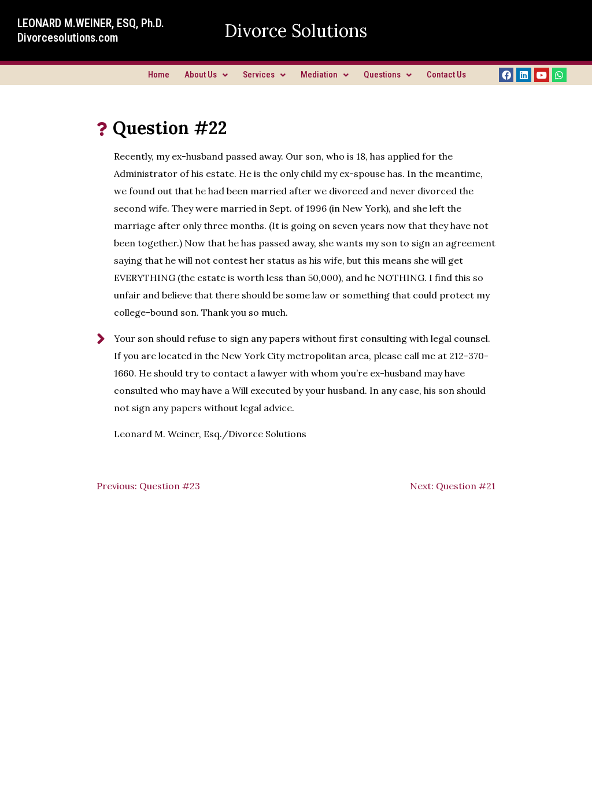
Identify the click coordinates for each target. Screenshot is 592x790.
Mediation (319, 74)
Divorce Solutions (295, 31)
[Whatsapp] (559, 75)
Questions (382, 74)
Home (158, 74)
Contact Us (446, 74)
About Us (200, 74)
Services (259, 74)
